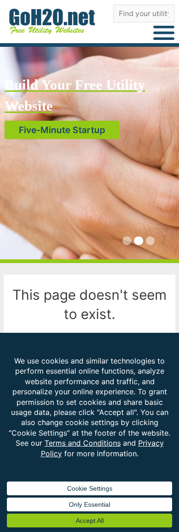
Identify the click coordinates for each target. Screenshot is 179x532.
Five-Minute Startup (62, 129)
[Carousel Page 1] (127, 241)
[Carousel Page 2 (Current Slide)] (138, 241)
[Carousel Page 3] (150, 241)
